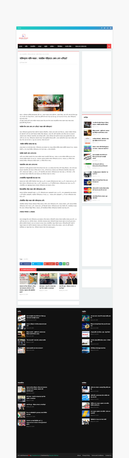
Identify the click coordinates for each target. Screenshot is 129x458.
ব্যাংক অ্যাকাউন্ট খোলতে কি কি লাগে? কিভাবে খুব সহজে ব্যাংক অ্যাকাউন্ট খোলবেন (100, 156)
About (79, 455)
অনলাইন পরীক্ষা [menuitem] (68, 46)
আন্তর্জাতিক (24, 54)
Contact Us (108, 455)
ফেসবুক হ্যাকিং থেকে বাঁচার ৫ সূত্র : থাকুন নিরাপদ (100, 332)
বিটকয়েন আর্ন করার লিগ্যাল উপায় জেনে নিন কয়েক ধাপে (100, 181)
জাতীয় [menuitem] (26, 46)
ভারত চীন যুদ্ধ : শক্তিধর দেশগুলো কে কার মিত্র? (67, 287)
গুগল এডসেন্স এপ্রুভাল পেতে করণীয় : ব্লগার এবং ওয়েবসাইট (100, 412)
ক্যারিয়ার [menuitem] (52, 46)
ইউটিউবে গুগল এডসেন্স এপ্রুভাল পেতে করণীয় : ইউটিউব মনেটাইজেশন (100, 404)
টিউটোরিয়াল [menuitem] (60, 46)
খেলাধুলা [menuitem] (39, 46)
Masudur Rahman (53, 455)
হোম (20, 54)
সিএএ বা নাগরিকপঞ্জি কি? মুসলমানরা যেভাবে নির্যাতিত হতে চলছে (36, 413)
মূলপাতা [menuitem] (20, 46)
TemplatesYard (36, 455)
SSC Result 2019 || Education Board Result (100, 165)
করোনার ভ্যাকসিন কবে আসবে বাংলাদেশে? (34, 348)
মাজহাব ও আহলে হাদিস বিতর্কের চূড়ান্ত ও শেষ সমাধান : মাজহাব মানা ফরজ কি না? (101, 147)
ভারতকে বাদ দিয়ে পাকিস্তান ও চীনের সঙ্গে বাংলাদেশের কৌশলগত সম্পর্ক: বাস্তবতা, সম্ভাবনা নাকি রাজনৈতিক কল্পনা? (28, 289)
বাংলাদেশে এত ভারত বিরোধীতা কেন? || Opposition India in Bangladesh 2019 (36, 422)
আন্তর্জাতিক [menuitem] (32, 46)
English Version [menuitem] (80, 46)
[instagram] (108, 28)
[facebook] (102, 28)
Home (19, 28)
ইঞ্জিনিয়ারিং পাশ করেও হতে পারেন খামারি (98, 419)
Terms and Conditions (98, 455)
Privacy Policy (86, 455)
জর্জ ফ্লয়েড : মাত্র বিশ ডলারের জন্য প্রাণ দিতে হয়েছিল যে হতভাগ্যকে (47, 287)
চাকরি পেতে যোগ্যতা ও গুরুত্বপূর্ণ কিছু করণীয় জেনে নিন (100, 388)
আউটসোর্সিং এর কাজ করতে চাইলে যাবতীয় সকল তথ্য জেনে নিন (100, 396)
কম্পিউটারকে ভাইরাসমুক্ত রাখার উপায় (98, 348)
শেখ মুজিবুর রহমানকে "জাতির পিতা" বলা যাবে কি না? (100, 173)
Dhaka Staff (24, 62)
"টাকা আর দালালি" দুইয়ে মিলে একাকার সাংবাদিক (36, 340)
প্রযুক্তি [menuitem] (45, 46)
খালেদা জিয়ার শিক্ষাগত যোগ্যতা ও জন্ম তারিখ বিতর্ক (100, 197)
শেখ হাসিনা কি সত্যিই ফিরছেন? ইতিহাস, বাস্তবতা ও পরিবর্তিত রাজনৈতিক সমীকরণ (101, 123)
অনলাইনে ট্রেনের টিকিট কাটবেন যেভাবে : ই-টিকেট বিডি (100, 341)
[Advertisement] (64, 13)
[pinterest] (110, 28)
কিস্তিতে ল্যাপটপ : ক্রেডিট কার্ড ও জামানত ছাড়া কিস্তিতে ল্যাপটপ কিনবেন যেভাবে (101, 131)
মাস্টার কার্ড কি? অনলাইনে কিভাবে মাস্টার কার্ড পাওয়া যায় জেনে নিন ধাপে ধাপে (101, 189)
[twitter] (105, 28)
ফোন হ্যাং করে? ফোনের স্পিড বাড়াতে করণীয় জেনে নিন (101, 317)
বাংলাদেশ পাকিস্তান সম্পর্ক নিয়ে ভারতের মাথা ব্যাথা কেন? (36, 325)
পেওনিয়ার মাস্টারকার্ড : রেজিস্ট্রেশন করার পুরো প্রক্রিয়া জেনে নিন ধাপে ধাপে (101, 139)
